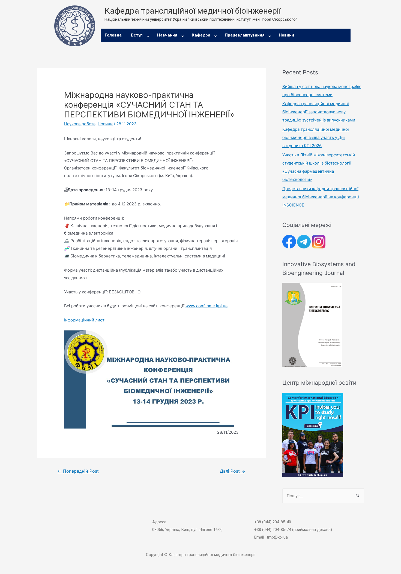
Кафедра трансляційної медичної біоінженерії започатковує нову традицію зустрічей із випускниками (318, 112)
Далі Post (232, 471)
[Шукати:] (323, 495)
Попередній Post (78, 471)
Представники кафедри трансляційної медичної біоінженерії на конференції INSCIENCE (320, 197)
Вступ (137, 35)
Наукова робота (79, 123)
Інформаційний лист (84, 320)
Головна (113, 35)
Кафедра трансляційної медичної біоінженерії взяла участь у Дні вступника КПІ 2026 (315, 137)
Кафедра (201, 35)
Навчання (167, 35)
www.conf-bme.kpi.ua (206, 305)
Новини (286, 35)
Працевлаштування (245, 35)
